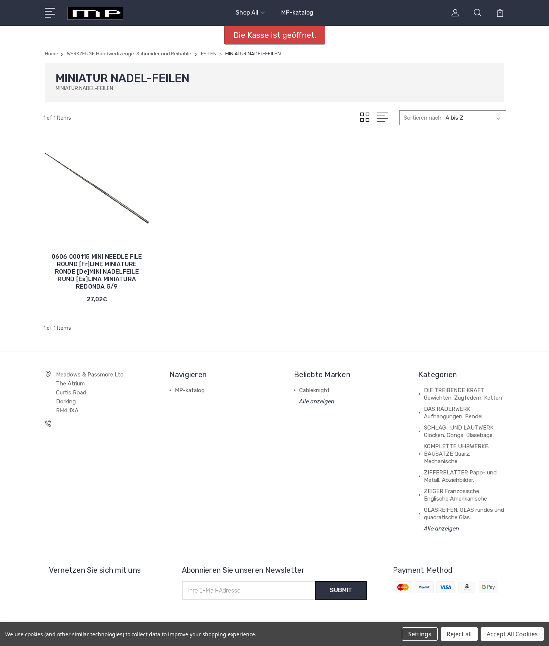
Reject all (459, 634)
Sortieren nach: (423, 117)
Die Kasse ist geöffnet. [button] (274, 35)
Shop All (247, 12)
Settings (419, 634)
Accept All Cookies (512, 634)
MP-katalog (297, 12)
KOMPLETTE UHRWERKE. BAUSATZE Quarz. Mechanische (456, 454)
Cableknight (314, 390)
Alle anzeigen (316, 401)
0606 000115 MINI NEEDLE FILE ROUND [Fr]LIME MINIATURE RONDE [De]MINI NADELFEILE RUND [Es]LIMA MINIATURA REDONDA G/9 (97, 271)
